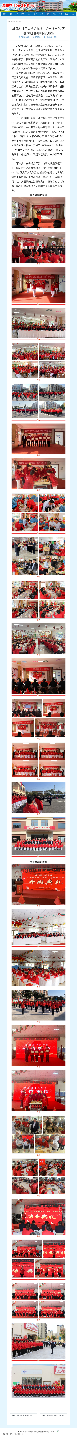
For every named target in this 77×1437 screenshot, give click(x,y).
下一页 (54, 1415)
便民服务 (60, 14)
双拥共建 (35, 14)
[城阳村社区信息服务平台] (21, 6)
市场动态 (72, 14)
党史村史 (29, 14)
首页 (4, 14)
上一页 (24, 1415)
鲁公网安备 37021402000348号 (13, 1434)
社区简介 (10, 14)
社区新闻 (47, 14)
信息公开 (54, 14)
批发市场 (66, 14)
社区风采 (16, 14)
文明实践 (41, 14)
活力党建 (22, 14)
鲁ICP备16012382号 (50, 1432)
